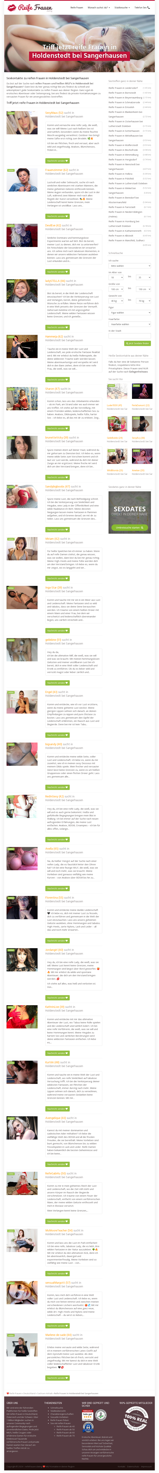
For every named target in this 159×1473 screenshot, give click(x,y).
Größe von (114, 283)
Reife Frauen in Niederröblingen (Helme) (130, 214)
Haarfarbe (114, 319)
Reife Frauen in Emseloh (130, 107)
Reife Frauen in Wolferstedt (130, 145)
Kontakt (121, 1466)
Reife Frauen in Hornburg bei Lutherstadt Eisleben (130, 223)
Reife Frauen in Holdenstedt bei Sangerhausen (76, 1393)
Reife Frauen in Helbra (130, 173)
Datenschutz (133, 1466)
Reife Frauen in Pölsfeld (130, 178)
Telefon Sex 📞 (142, 8)
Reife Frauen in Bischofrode (130, 149)
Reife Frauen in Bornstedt (130, 92)
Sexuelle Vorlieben (59, 1417)
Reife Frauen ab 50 (66, 1429)
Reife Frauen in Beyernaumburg (130, 97)
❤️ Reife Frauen (14, 1393)
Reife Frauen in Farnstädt (130, 207)
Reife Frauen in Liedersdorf (130, 87)
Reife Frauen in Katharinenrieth (130, 230)
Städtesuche (121, 8)
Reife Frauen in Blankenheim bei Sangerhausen (130, 114)
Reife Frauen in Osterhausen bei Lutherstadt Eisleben (130, 124)
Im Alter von (115, 272)
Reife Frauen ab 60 (66, 1432)
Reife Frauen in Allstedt (130, 235)
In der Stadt (115, 330)
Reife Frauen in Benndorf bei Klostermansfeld (130, 200)
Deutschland (29, 1393)
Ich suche (113, 260)
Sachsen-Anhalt (44, 1393)
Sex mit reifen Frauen (60, 1423)
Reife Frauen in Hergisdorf (130, 159)
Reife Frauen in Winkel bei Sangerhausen (130, 190)
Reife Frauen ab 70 (66, 1435)
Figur (111, 307)
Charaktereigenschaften (62, 1414)
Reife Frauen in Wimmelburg (130, 154)
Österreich (11, 1417)
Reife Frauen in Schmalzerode (130, 102)
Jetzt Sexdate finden (138, 343)
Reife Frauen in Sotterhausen (130, 130)
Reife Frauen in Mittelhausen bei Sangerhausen (130, 138)
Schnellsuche (56, 1407)
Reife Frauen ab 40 (66, 1426)
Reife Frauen (77, 8)
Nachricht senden (56, 160)
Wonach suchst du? (98, 8)
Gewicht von (115, 295)
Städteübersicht (58, 1410)
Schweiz (29, 1417)
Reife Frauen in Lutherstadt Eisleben (130, 184)
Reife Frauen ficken (59, 1420)
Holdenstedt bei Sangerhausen (64, 117)
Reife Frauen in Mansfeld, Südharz (130, 241)
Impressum (146, 1466)
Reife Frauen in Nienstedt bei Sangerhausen (130, 166)
